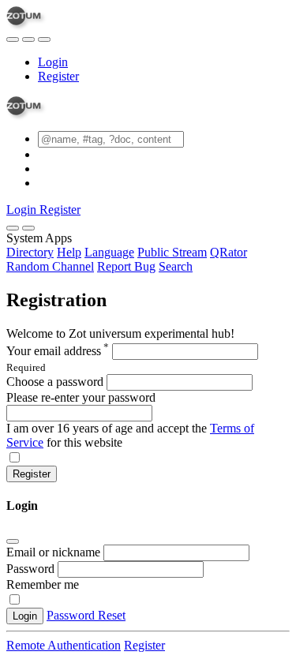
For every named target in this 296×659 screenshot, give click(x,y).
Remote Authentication (63, 645)
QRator (228, 252)
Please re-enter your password (80, 397)
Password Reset (86, 615)
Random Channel (50, 266)
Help (69, 252)
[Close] (28, 228)
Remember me (42, 584)
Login (53, 62)
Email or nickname (54, 552)
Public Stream (172, 252)
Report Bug (126, 266)
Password (30, 568)
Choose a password (54, 381)
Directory (30, 252)
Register (58, 76)
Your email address (57, 351)
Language (109, 252)
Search (176, 266)
